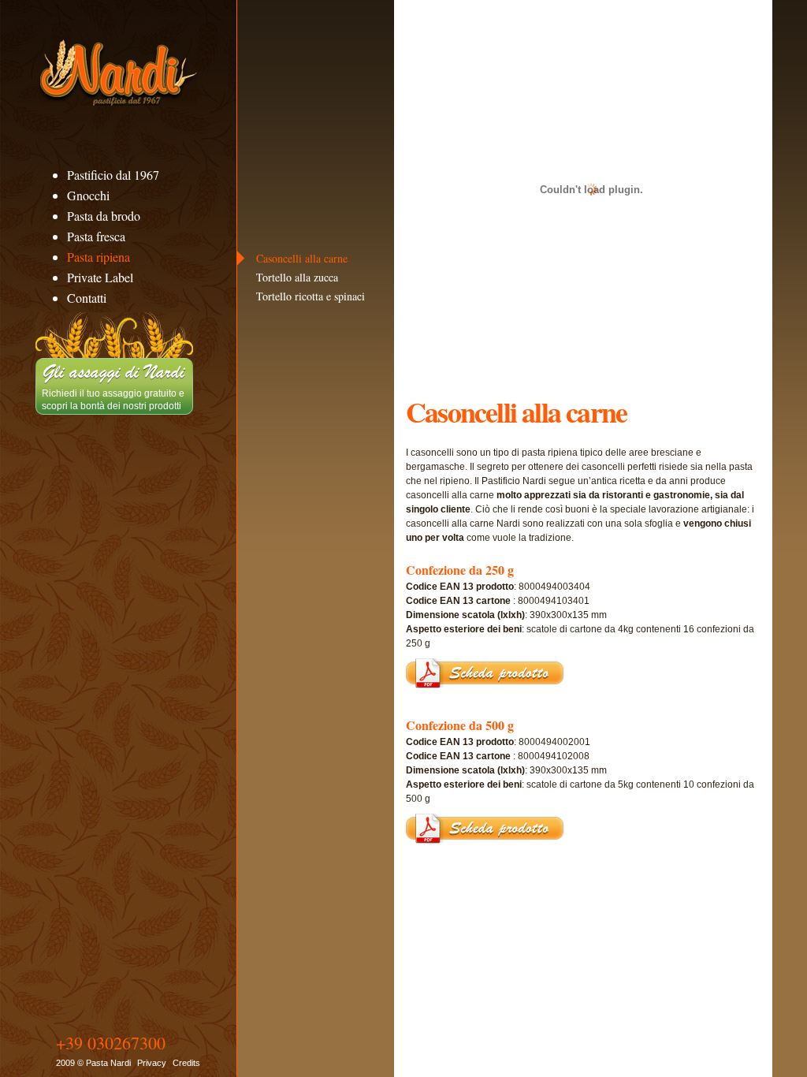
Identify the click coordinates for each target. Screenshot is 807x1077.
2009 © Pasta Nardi (93, 1063)
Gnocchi (88, 195)
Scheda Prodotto (484, 673)
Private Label (100, 277)
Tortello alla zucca (297, 277)
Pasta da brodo (103, 215)
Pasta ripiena (98, 256)
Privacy (151, 1063)
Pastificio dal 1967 (113, 174)
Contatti (86, 297)
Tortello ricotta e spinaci (310, 296)
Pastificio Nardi (118, 72)
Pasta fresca (96, 236)
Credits (186, 1063)
